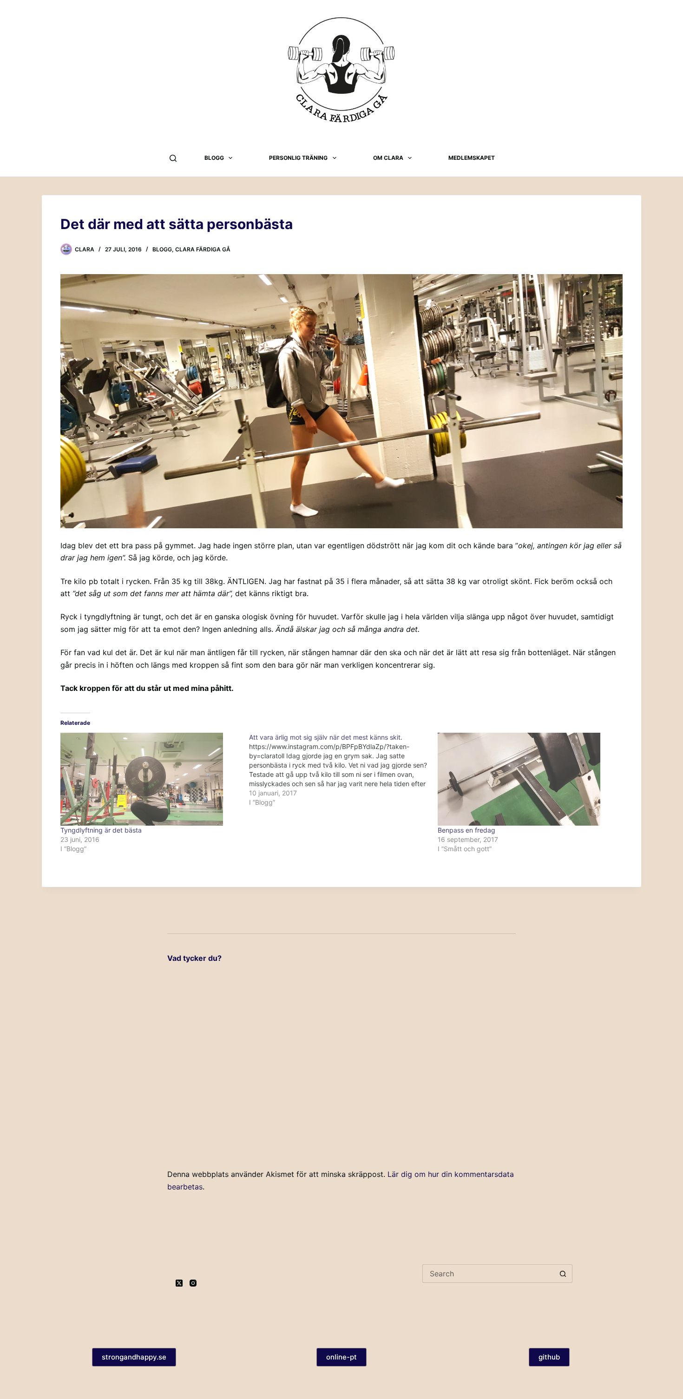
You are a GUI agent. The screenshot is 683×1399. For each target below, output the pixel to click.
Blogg (214, 157)
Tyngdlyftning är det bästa (101, 830)
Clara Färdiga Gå (202, 249)
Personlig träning (298, 157)
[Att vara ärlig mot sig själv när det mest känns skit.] (343, 770)
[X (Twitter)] (179, 1283)
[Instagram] (193, 1283)
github (549, 1357)
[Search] (173, 158)
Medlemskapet (471, 157)
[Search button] (563, 1273)
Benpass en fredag (466, 830)
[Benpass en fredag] (527, 779)
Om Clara (388, 157)
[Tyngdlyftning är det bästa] (150, 779)
